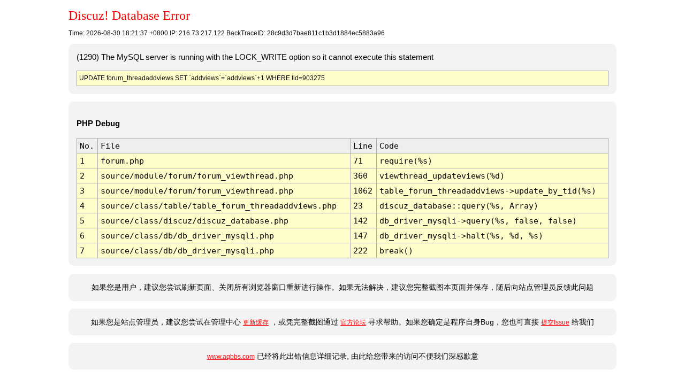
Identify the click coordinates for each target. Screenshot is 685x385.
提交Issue (555, 322)
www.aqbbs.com (231, 356)
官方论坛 (353, 322)
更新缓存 (256, 322)
